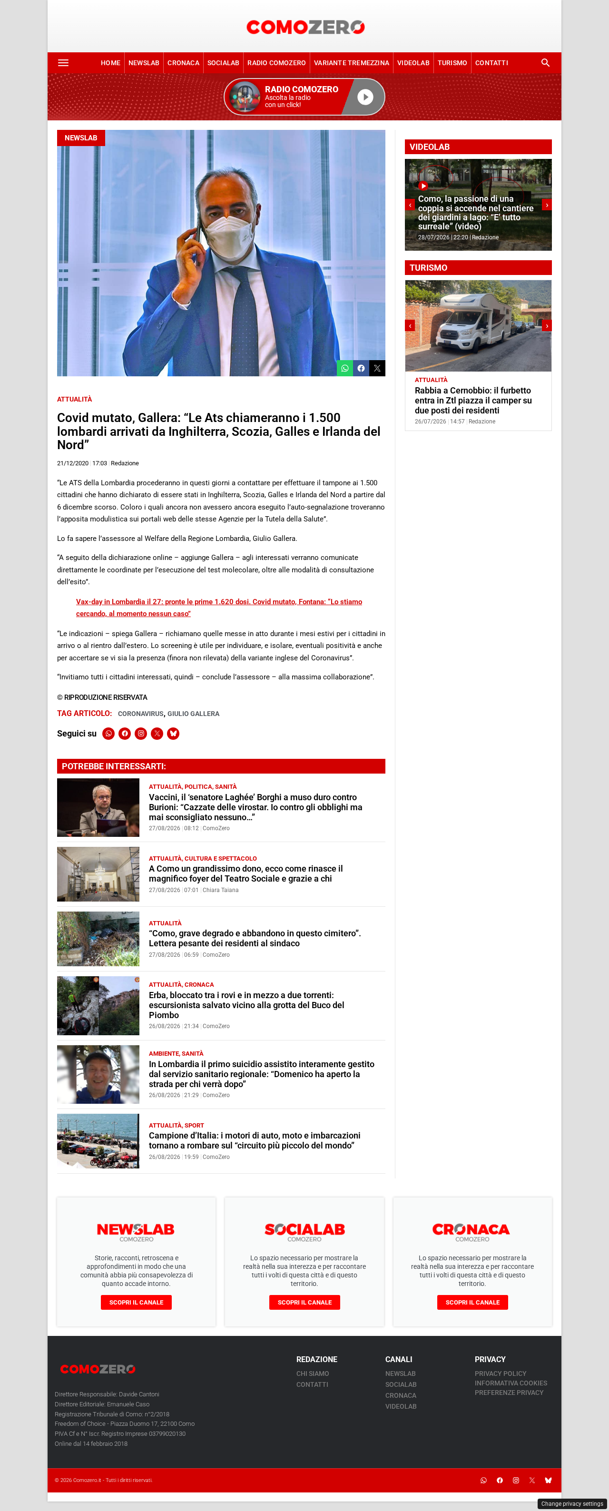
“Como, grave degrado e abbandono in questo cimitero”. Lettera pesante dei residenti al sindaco (255, 938)
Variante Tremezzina (351, 63)
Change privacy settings (572, 1504)
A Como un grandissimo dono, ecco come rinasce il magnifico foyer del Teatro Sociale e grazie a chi (246, 873)
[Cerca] (545, 62)
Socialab (223, 63)
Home (110, 63)
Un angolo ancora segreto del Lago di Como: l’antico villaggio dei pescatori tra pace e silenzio (475, 400)
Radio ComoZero (276, 63)
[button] (304, 97)
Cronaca (183, 63)
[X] (157, 733)
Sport (194, 1125)
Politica (198, 786)
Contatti (491, 63)
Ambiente (164, 1053)
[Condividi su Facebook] (361, 368)
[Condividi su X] (377, 368)
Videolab (413, 63)
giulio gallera (193, 713)
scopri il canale (136, 1302)
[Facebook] (124, 733)
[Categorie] (63, 63)
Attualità (74, 399)
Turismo (452, 63)
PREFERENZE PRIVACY (509, 1392)
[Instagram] (141, 733)
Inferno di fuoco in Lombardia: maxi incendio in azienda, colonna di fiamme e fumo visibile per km (475, 212)
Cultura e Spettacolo (221, 858)
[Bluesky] (173, 733)
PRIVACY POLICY (501, 1373)
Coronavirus (141, 713)
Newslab (143, 63)
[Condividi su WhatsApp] (345, 368)
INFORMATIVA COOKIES (511, 1383)
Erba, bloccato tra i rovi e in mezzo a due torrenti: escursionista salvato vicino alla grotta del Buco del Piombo (246, 1005)
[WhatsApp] (108, 733)
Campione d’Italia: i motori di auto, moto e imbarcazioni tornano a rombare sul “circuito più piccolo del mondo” (255, 1140)
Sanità (226, 786)
